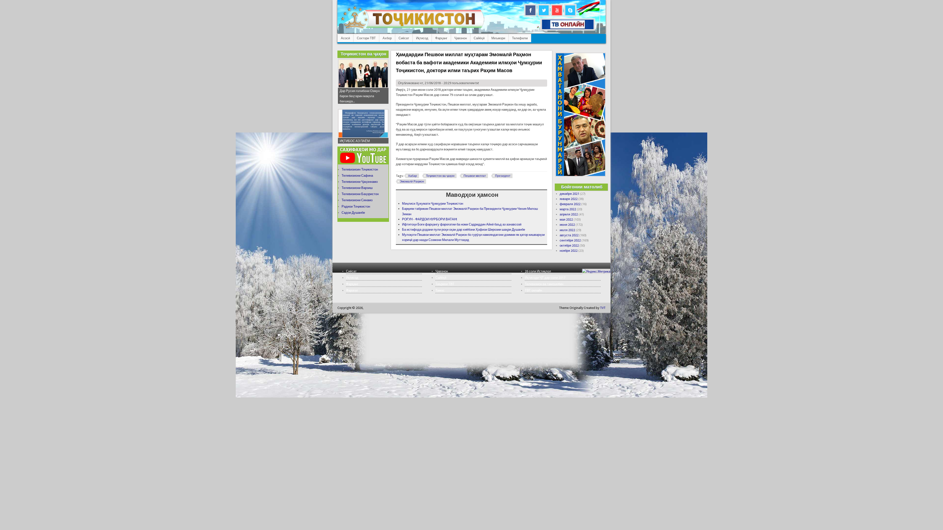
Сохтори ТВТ (366, 38)
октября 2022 (569, 245)
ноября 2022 (569, 250)
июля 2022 (567, 230)
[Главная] (412, 28)
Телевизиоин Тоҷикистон (360, 169)
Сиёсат (404, 38)
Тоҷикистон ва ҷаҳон (440, 176)
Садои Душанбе (353, 212)
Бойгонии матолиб (581, 186)
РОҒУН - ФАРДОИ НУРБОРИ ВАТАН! (429, 219)
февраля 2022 (570, 204)
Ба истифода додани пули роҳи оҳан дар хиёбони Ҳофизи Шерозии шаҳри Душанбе (463, 229)
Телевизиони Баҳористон (360, 194)
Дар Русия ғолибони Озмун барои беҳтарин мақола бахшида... (360, 96)
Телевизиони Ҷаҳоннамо (360, 182)
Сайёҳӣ (479, 38)
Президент (503, 176)
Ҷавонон (460, 38)
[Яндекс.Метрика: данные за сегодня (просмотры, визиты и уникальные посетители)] (596, 271)
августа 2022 (569, 235)
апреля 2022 (569, 214)
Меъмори (498, 38)
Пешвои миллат (475, 176)
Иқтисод (422, 38)
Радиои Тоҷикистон (356, 206)
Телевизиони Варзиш (357, 188)
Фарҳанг (441, 38)
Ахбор (387, 38)
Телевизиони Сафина (357, 175)
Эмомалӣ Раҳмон (412, 181)
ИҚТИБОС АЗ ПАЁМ (355, 141)
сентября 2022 (570, 240)
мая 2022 (566, 219)
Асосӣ (345, 38)
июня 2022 (567, 224)
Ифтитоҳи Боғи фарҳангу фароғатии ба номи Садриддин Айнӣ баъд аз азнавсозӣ (461, 224)
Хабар (412, 176)
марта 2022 (568, 209)
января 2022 (569, 199)
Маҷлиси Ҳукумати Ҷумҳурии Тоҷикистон (432, 203)
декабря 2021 (569, 194)
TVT (603, 308)
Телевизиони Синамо (357, 200)
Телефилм (520, 38)
